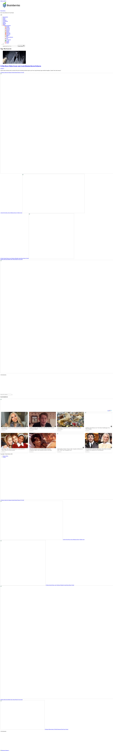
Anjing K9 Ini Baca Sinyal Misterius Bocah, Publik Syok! (11, 212)
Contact (4, 457)
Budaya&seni (5, 16)
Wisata (4, 24)
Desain (4, 18)
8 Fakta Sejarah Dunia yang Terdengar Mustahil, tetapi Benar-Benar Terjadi (14, 258)
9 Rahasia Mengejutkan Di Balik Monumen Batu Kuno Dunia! (56, 729)
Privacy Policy (5, 456)
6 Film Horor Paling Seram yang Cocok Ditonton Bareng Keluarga (20, 66)
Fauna (4, 19)
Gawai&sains (5, 21)
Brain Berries (2, 10)
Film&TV (5, 20)
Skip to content (3, 0)
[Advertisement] (35, 384)
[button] (3, 44)
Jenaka (4, 22)
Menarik (4, 23)
